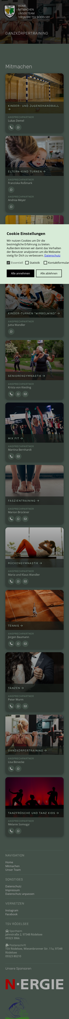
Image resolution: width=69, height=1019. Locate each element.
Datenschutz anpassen (19, 894)
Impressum (12, 890)
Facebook (11, 914)
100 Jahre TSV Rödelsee (34, 17)
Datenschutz (13, 886)
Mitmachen (26, 9)
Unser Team (26, 13)
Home (22, 6)
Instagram (11, 910)
